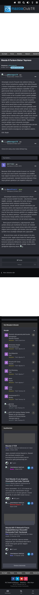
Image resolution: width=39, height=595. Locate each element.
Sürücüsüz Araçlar (14, 345)
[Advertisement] (19, 32)
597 (21, 189)
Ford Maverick (13, 353)
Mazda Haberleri (14, 448)
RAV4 (10, 378)
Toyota (11, 380)
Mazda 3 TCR (11, 446)
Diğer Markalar (13, 406)
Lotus (10, 387)
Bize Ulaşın (31, 582)
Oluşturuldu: (14, 76)
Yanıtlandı (13, 143)
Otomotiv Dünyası (14, 338)
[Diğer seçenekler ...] (35, 77)
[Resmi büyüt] (21, 246)
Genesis (11, 404)
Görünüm (22, 582)
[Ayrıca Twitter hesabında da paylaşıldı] (28, 467)
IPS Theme (8, 582)
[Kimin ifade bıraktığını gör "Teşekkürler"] (8, 498)
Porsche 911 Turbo (14, 361)
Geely (10, 389)
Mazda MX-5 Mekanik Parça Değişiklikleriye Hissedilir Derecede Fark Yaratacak (17, 530)
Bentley (11, 397)
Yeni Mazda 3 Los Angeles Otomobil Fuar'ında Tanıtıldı (17, 480)
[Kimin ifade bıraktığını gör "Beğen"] (7, 463)
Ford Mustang (13, 370)
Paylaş (20, 260)
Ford (10, 355)
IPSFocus (15, 582)
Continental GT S (14, 395)
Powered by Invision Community (19, 586)
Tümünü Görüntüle (19, 565)
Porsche (11, 363)
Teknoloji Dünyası (14, 347)
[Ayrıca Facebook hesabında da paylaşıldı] (32, 467)
